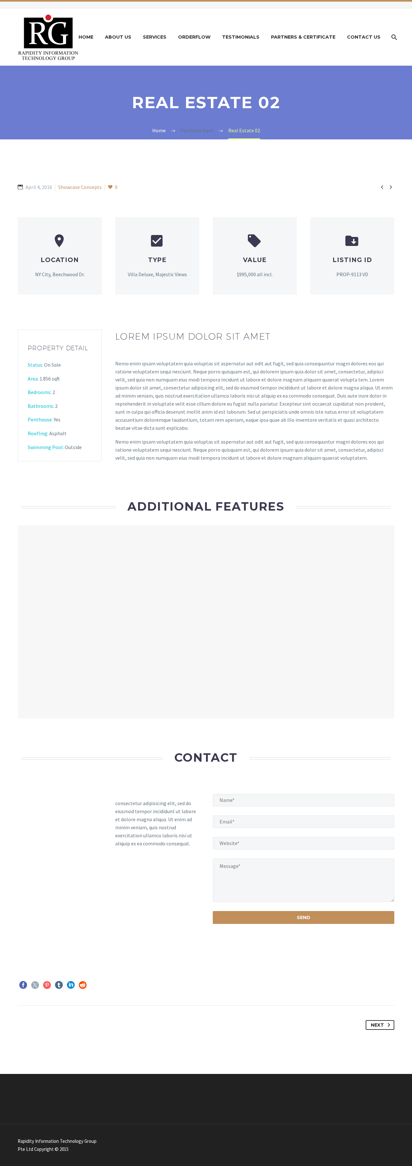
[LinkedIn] (71, 985)
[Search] (393, 37)
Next (377, 1025)
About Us (118, 37)
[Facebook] (23, 985)
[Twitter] (35, 985)
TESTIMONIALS (240, 37)
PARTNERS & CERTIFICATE (303, 37)
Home (86, 37)
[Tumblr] (59, 985)
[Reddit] (83, 985)
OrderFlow (194, 37)
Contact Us (363, 37)
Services (154, 37)
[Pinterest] (47, 985)
